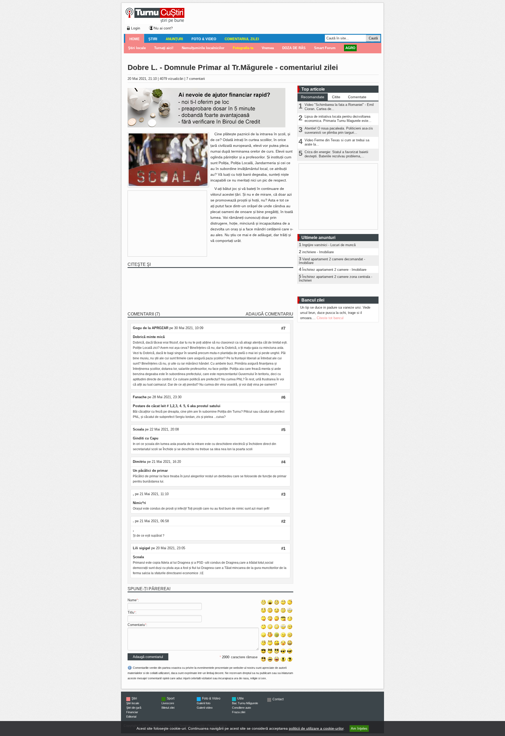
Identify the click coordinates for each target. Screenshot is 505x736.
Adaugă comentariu (269, 314)
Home (134, 39)
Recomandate (312, 97)
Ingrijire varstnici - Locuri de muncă (329, 245)
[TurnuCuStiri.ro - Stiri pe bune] (155, 22)
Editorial (131, 716)
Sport (170, 698)
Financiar (132, 712)
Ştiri (152, 39)
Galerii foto (203, 703)
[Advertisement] (281, 19)
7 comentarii (195, 79)
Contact (278, 699)
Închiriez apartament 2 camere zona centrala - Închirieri (335, 278)
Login (135, 28)
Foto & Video (203, 39)
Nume (132, 600)
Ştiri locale (132, 703)
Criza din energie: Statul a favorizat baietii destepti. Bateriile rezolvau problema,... (336, 154)
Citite (336, 97)
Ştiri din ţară (133, 707)
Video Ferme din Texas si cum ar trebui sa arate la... (337, 142)
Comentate (357, 97)
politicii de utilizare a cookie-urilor (316, 728)
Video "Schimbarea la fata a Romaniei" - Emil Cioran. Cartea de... (339, 107)
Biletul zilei (167, 707)
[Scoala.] (168, 186)
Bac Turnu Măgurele (245, 703)
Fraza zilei (238, 712)
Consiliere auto (241, 707)
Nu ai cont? (163, 28)
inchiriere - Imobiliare (318, 252)
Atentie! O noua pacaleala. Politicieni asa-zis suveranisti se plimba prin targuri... (339, 130)
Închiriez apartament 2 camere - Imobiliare (334, 270)
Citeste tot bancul (330, 318)
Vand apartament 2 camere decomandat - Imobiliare (332, 261)
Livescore (167, 703)
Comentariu (136, 625)
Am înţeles (359, 728)
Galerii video (205, 707)
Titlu (131, 612)
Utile (240, 698)
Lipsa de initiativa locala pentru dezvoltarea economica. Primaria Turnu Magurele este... (338, 119)
